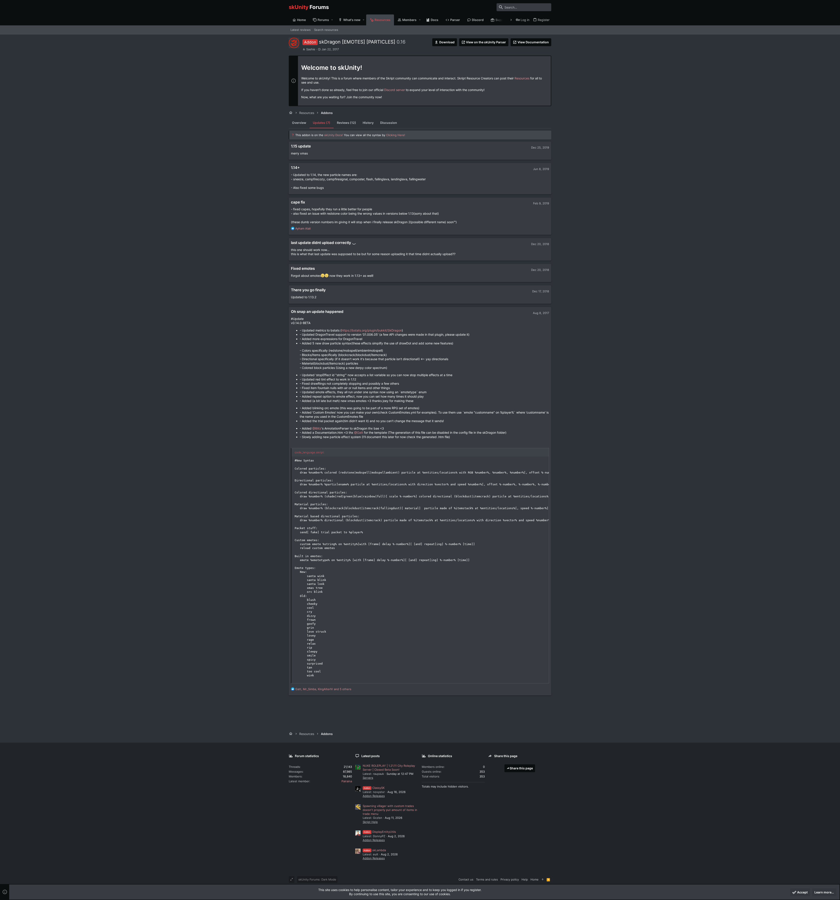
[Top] (542, 879)
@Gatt (358, 432)
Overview (299, 123)
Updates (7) (321, 123)
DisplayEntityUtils (380, 831)
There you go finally (308, 290)
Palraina (346, 781)
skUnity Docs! (333, 135)
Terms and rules (487, 879)
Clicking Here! (395, 135)
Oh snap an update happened (317, 311)
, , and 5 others (323, 689)
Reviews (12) (346, 123)
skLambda (375, 850)
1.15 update (301, 146)
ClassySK (374, 787)
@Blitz (316, 428)
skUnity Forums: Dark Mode (317, 879)
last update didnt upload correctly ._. (323, 242)
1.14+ (295, 167)
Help (525, 879)
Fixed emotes (303, 268)
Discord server (394, 90)
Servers (368, 777)
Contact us (465, 879)
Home (534, 879)
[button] (332, 20)
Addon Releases (374, 796)
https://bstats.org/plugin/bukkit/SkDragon (371, 330)
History (368, 123)
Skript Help (370, 822)
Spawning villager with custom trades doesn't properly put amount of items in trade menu (390, 810)
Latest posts (370, 756)
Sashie (310, 49)
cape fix (298, 202)
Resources (521, 78)
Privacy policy (509, 879)
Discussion (388, 123)
